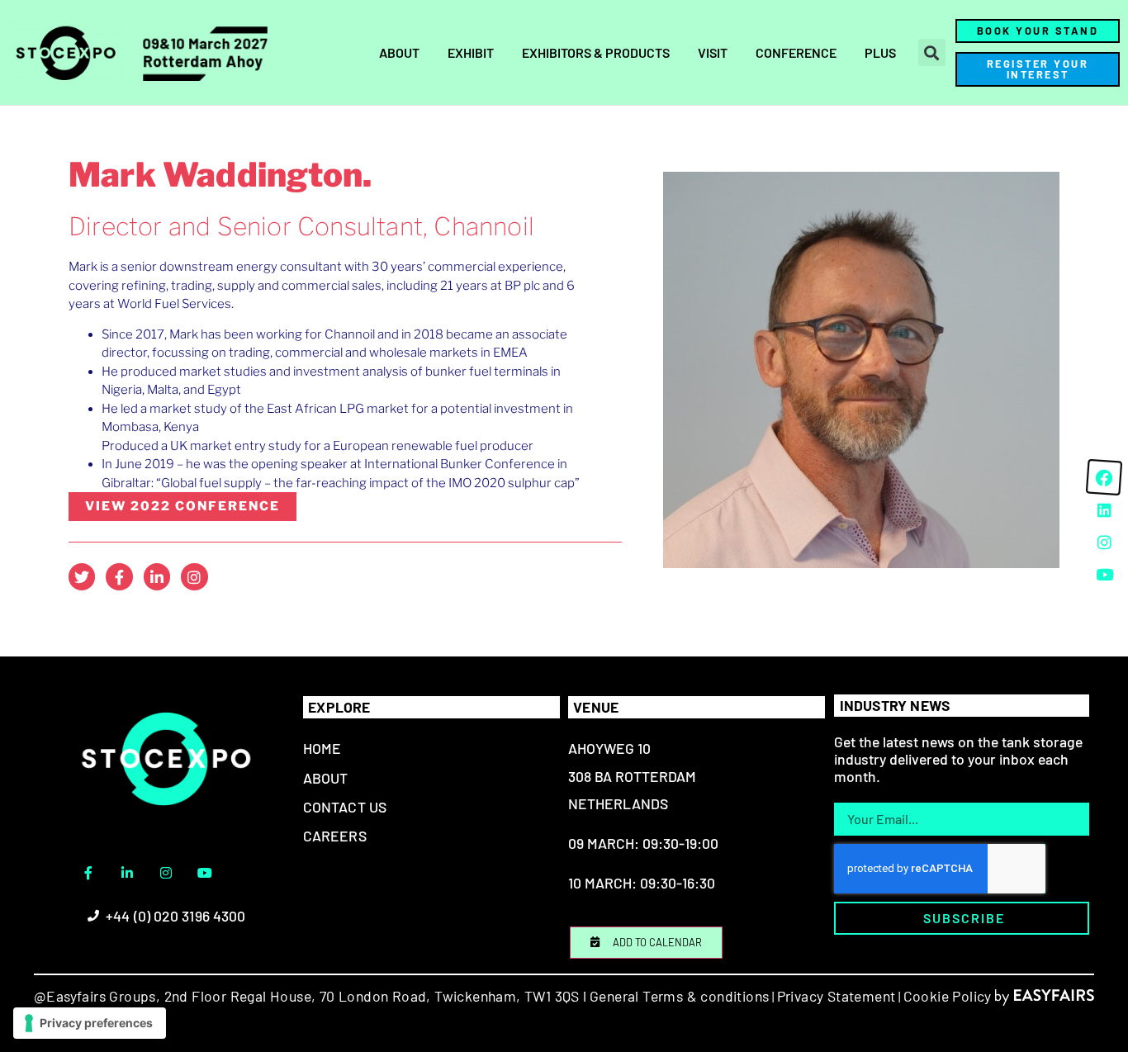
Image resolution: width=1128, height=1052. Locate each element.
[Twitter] (82, 576)
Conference (796, 52)
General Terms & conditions (679, 996)
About (399, 52)
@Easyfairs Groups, (97, 996)
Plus (880, 52)
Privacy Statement (836, 996)
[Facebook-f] (119, 576)
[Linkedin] (1104, 509)
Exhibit (471, 52)
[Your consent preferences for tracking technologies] (89, 1023)
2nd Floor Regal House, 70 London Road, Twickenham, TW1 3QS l (373, 996)
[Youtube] (205, 873)
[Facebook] (1104, 477)
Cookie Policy (947, 996)
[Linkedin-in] (157, 576)
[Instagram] (194, 576)
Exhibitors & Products (596, 52)
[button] (932, 52)
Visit (713, 52)
